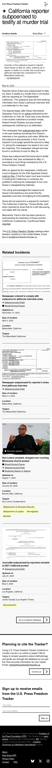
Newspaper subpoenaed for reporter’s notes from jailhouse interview (25, 384)
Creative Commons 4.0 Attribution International (21, 743)
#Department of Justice (13, 511)
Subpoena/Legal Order (15, 302)
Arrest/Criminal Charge (15, 305)
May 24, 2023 (8, 85)
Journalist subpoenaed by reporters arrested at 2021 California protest (25, 564)
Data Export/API (9, 755)
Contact (5, 762)
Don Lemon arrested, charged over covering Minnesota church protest (25, 459)
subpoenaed (29, 130)
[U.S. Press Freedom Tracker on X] (40, 761)
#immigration (32, 511)
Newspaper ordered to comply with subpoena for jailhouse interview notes (22, 297)
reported (6, 223)
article (28, 113)
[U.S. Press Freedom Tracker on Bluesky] (32, 761)
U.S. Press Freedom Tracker (15, 3)
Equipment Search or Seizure (18, 471)
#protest (7, 516)
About (4, 752)
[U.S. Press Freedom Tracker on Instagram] (48, 761)
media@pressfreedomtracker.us (24, 664)
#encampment (9, 604)
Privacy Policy (8, 758)
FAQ (15, 762)
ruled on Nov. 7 (9, 176)
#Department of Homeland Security (18, 506)
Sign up (44, 718)
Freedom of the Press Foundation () (25, 735)
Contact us (36, 671)
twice (38, 130)
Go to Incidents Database (30, 620)
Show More (38, 33)
